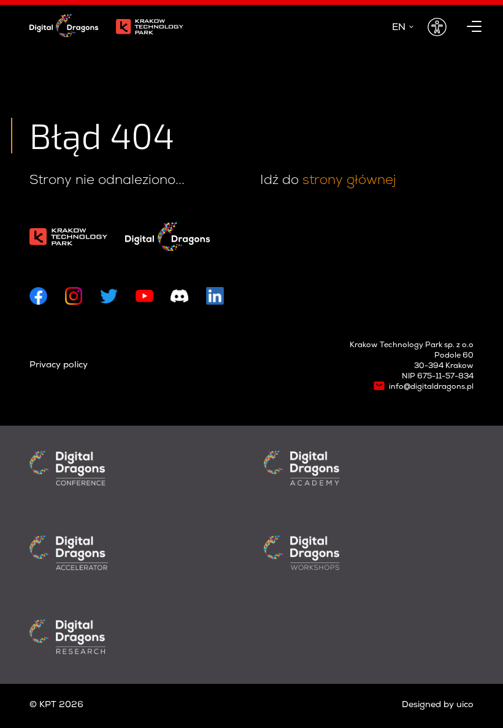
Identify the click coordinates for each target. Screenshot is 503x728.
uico (465, 705)
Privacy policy (58, 365)
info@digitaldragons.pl (431, 387)
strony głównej (349, 180)
